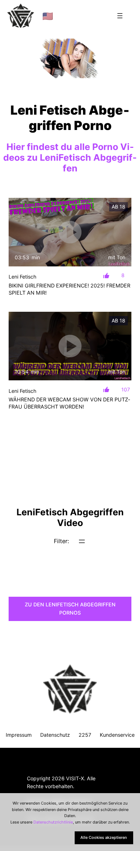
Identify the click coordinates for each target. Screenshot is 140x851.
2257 (85, 735)
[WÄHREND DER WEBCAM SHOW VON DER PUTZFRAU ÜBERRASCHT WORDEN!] (70, 346)
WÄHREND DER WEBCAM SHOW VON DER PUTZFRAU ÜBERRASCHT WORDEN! (69, 403)
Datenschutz (55, 735)
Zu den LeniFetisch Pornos (70, 608)
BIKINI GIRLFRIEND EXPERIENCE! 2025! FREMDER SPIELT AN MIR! (69, 289)
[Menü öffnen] (120, 15)
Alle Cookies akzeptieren (103, 837)
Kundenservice (117, 735)
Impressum (19, 735)
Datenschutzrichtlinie (53, 822)
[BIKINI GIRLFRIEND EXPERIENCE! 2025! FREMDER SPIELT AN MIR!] (70, 232)
